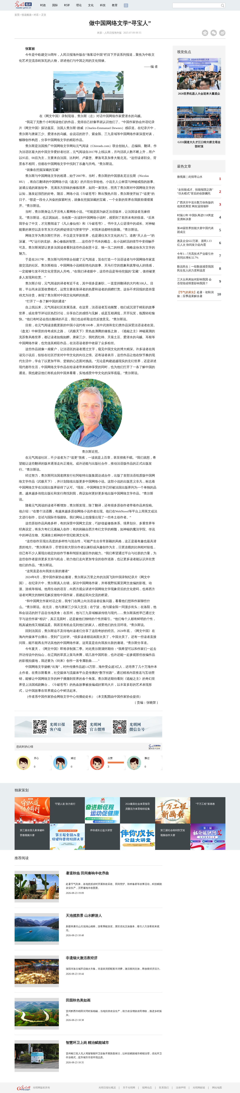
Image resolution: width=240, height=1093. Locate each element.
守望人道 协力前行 (65, 804)
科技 (103, 5)
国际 (55, 5)
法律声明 (181, 1087)
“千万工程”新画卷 (205, 804)
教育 (115, 5)
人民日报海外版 (113, 32)
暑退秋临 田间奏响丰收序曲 (87, 873)
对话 (36, 15)
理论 (79, 5)
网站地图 (217, 1087)
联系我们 (164, 1087)
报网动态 (147, 1087)
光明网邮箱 (199, 1087)
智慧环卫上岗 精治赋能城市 (87, 1042)
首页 (17, 15)
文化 (91, 5)
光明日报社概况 (107, 1087)
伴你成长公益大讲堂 (101, 830)
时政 (43, 5)
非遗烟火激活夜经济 (82, 958)
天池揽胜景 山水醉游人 (84, 915)
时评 (67, 5)
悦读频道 (26, 15)
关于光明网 (129, 1087)
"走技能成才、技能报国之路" (195, 189)
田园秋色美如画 (78, 1000)
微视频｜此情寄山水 (189, 176)
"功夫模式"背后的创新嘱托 (193, 193)
